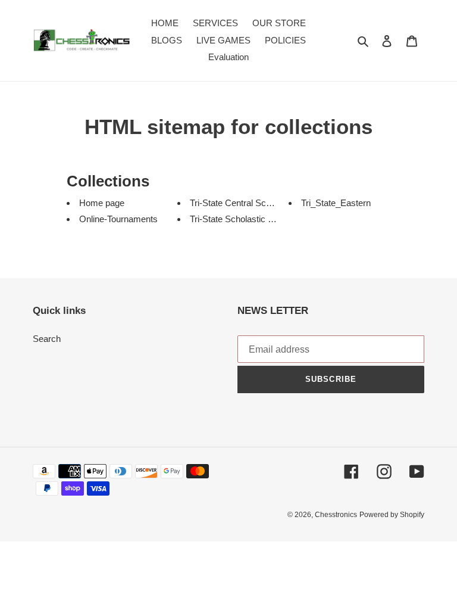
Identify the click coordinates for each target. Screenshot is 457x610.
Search (47, 339)
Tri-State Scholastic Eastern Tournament (268, 219)
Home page (101, 203)
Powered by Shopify (391, 515)
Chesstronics (336, 515)
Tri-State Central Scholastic (243, 203)
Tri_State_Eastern (336, 203)
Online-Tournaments (118, 219)
